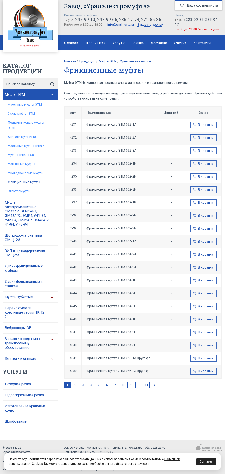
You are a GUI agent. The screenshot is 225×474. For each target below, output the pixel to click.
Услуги (118, 42)
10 (138, 385)
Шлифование (16, 421)
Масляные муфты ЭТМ (25, 105)
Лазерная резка (18, 384)
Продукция (95, 42)
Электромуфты (19, 191)
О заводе (71, 42)
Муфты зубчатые (19, 297)
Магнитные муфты (21, 164)
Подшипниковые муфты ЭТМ (26, 125)
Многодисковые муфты (25, 173)
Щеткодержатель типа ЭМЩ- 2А (23, 237)
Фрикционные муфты (24, 182)
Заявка (138, 42)
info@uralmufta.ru (120, 25)
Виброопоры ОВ (18, 328)
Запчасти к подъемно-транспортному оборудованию (23, 343)
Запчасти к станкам (20, 358)
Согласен (206, 461)
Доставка (159, 42)
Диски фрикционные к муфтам (24, 268)
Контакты (202, 42)
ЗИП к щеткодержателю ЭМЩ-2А (25, 253)
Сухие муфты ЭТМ (21, 114)
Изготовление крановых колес (25, 408)
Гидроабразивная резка (24, 395)
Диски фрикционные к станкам (24, 284)
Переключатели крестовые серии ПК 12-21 (25, 312)
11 (146, 385)
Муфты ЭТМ (15, 95)
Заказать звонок (150, 25)
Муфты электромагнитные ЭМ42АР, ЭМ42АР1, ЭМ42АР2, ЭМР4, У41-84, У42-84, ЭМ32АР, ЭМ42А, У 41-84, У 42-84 (27, 213)
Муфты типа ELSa (21, 155)
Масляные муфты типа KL (27, 146)
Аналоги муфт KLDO (22, 137)
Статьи (180, 42)
